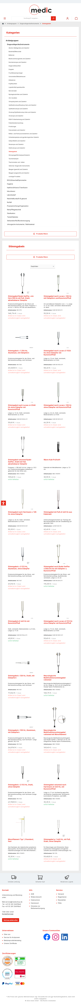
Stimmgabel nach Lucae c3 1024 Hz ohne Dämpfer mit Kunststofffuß (57, 353)
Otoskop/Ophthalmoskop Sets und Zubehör (22, 112)
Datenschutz (35, 900)
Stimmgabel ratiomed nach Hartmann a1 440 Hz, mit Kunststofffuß (55, 787)
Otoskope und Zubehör (16, 116)
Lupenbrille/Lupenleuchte (17, 87)
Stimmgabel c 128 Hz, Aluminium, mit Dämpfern (22, 731)
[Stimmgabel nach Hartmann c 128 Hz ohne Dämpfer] (22, 498)
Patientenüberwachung (16, 123)
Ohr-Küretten (13, 98)
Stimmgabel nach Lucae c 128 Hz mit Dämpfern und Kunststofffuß (57, 297)
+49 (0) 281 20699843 (13, 906)
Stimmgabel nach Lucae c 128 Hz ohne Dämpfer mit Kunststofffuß (57, 406)
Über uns (7, 934)
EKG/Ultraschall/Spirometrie (16, 180)
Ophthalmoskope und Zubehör (18, 108)
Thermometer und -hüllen (17, 162)
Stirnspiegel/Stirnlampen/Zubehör (19, 155)
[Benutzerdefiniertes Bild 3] (7, 973)
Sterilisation (11, 213)
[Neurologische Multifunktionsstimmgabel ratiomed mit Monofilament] (58, 717)
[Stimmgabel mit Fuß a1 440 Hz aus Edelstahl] (58, 498)
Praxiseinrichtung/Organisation (17, 206)
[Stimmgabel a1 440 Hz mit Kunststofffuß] (22, 608)
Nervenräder (13, 91)
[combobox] (31, 18)
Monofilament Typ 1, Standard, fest (21, 840)
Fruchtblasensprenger (16, 73)
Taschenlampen (13, 158)
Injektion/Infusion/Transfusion (17, 187)
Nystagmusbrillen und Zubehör (18, 94)
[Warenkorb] (76, 18)
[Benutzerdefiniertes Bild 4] (20, 973)
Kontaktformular (7, 914)
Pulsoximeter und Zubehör (17, 130)
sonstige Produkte (14, 176)
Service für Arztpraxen (12, 937)
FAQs (60, 903)
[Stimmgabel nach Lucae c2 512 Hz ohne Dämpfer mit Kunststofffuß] (58, 608)
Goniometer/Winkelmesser (17, 76)
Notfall (9, 202)
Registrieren (62, 897)
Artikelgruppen (12, 40)
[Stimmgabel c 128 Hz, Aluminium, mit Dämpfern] (22, 717)
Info (30, 890)
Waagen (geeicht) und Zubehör (18, 169)
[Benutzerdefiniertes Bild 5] (7, 983)
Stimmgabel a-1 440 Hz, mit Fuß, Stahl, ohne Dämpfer (57, 840)
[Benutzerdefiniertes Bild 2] (20, 961)
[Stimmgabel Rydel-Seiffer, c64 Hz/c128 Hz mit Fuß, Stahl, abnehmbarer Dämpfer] (22, 283)
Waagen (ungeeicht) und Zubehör (19, 173)
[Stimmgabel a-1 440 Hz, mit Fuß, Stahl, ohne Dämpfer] (58, 826)
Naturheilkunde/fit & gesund (17, 198)
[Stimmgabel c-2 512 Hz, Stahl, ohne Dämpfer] (22, 771)
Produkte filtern (42, 234)
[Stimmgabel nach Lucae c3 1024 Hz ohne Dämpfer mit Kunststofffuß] (58, 337)
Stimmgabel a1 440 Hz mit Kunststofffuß (19, 622)
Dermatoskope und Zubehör (17, 62)
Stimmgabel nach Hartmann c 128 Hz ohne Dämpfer (22, 513)
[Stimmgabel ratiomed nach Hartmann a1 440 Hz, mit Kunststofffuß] (58, 771)
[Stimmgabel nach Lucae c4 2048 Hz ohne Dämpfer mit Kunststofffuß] (22, 392)
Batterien (11, 55)
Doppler (11, 69)
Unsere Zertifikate (10, 943)
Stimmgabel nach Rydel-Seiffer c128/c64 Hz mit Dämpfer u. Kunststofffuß (57, 569)
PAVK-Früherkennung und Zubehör (19, 119)
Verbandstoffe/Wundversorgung (18, 221)
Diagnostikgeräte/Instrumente (18, 44)
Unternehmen (8, 930)
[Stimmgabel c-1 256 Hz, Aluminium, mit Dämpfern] (22, 337)
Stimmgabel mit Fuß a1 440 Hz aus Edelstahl (58, 513)
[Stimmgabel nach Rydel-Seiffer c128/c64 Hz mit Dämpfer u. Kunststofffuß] (58, 553)
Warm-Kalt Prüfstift (52, 460)
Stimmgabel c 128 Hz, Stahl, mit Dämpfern (21, 677)
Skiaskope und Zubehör (16, 144)
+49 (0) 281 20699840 (13, 904)
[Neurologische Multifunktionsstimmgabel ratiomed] (58, 662)
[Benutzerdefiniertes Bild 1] (7, 961)
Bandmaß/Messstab (15, 51)
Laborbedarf (11, 195)
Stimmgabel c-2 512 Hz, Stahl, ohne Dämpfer (20, 786)
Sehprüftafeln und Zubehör (17, 141)
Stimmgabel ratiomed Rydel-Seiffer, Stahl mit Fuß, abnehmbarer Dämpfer (20, 462)
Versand (61, 894)
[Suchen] (53, 18)
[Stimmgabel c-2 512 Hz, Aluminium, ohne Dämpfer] (22, 553)
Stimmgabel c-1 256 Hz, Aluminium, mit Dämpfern (18, 352)
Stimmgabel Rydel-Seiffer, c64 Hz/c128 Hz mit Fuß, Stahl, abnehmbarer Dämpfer (21, 298)
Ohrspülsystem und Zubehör (18, 101)
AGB (32, 894)
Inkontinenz (11, 191)
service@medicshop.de (13, 902)
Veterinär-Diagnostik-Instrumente (19, 166)
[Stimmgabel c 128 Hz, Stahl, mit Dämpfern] (22, 662)
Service (59, 890)
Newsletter (62, 900)
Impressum (35, 903)
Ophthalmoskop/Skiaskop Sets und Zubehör (22, 105)
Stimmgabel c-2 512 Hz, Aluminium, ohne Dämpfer (19, 568)
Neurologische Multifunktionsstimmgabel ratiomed (54, 678)
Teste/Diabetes (12, 217)
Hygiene (10, 184)
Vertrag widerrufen (10, 920)
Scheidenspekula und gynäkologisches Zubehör (24, 137)
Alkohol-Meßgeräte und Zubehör (19, 48)
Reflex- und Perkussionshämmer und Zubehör (23, 133)
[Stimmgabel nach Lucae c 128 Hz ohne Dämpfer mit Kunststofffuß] (58, 392)
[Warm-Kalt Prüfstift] (58, 446)
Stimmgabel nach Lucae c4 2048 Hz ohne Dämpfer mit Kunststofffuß (22, 407)
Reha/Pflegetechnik (14, 210)
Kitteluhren (12, 80)
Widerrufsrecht (36, 897)
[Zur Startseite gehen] (40, 9)
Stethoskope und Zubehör (17, 148)
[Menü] (4, 18)
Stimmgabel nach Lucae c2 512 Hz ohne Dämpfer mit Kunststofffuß (58, 622)
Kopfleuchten (13, 83)
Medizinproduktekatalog (12, 940)
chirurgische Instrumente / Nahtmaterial (20, 224)
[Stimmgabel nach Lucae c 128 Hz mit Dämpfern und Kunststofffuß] (58, 283)
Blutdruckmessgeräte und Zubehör (20, 58)
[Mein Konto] (67, 18)
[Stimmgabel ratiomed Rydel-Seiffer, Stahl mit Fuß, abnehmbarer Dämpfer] (22, 446)
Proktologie (12, 126)
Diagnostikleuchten (15, 66)
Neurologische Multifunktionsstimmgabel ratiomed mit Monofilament (55, 732)
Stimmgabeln (13, 151)
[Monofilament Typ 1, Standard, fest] (22, 826)
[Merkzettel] (62, 17)
